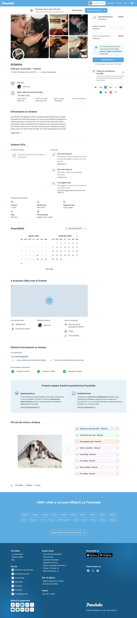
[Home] (11, 485)
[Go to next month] (77, 236)
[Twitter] (93, 571)
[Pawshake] (8, 3)
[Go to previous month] (22, 236)
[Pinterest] (98, 571)
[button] (108, 50)
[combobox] (76, 229)
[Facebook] (88, 571)
